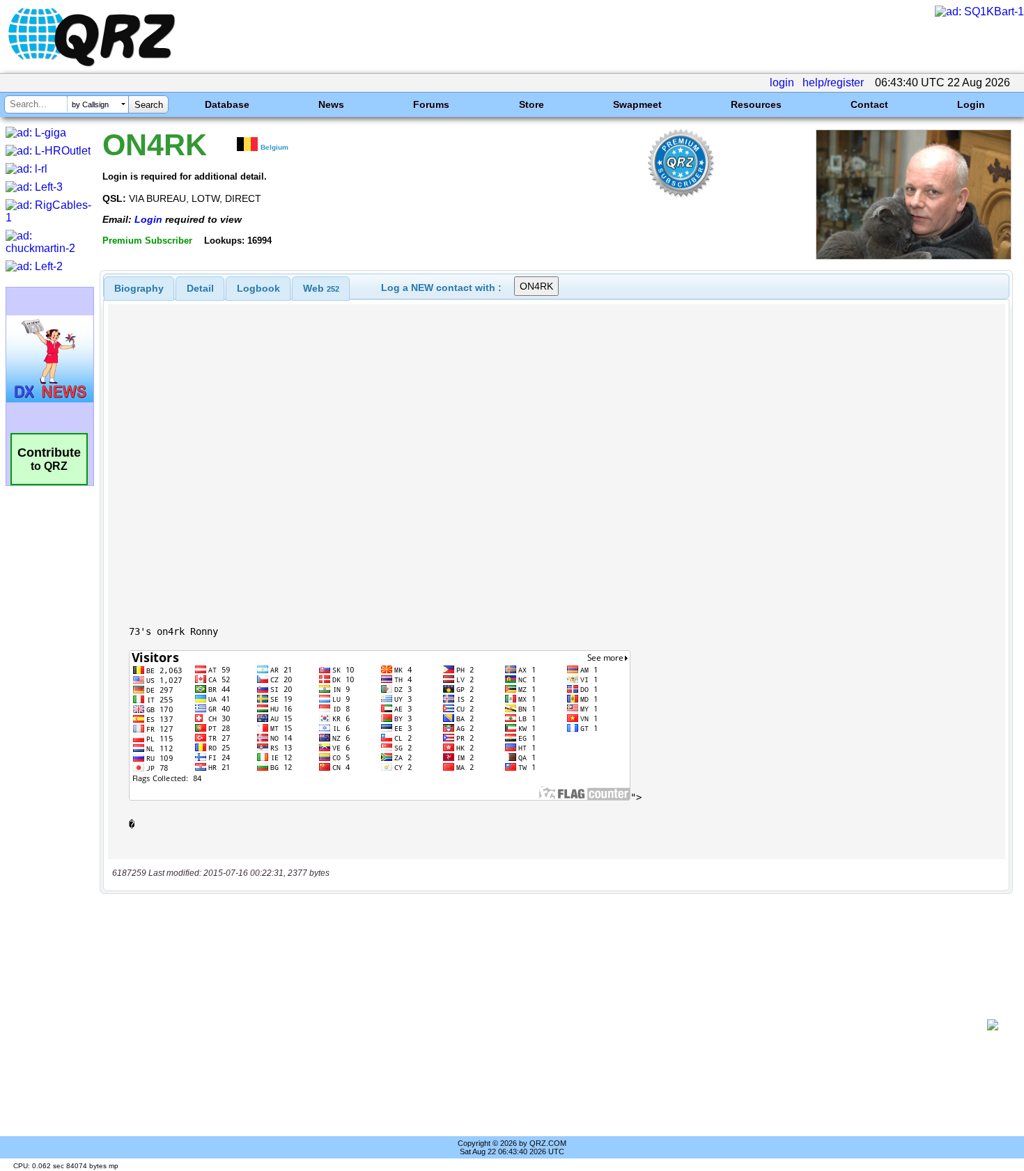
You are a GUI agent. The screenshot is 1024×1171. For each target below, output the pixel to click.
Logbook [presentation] (258, 288)
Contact (869, 104)
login (782, 82)
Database (227, 104)
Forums (431, 104)
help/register (833, 82)
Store (531, 104)
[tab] (139, 288)
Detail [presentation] (200, 288)
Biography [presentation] (139, 288)
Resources (756, 104)
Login (971, 104)
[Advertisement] (547, 1024)
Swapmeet (637, 104)
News (331, 104)
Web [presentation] (321, 288)
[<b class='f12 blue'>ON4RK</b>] (913, 256)
